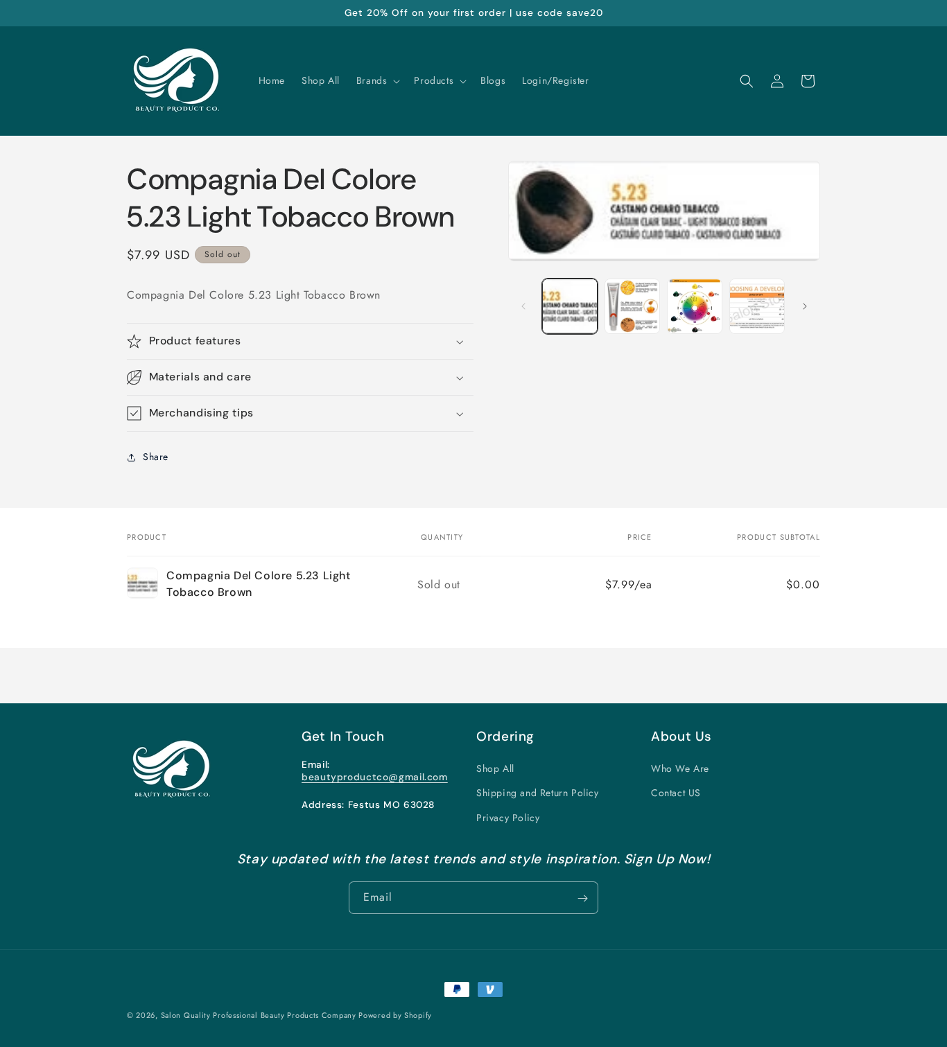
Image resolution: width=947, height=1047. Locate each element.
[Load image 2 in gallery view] (632, 306)
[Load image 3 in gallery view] (694, 306)
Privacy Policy (507, 818)
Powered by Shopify (395, 1015)
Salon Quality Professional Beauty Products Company (260, 1015)
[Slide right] (805, 306)
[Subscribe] (582, 898)
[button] (377, 80)
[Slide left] (523, 306)
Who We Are (680, 769)
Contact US (676, 793)
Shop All (495, 769)
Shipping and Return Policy (537, 793)
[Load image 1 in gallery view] (570, 306)
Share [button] (155, 457)
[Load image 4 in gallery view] (757, 306)
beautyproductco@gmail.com (375, 777)
